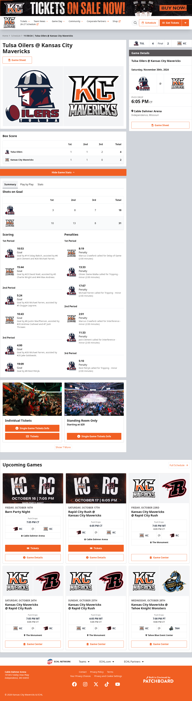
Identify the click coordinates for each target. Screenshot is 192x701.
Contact (83, 671)
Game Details (35, 557)
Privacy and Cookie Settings (108, 676)
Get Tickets (172, 22)
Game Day (57, 21)
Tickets (23, 21)
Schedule (150, 22)
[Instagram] (85, 684)
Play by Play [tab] (26, 184)
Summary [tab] (10, 184)
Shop (115, 21)
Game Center (161, 557)
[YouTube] (117, 684)
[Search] (135, 23)
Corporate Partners (96, 21)
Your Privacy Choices (80, 676)
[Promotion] (96, 8)
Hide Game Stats (62, 172)
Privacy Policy (97, 671)
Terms (110, 671)
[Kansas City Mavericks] (9, 22)
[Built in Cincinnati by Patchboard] (158, 679)
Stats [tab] (40, 184)
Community (74, 21)
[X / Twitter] (96, 684)
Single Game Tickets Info (34, 428)
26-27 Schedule (28, 24)
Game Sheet (19, 60)
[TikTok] (107, 684)
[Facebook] (74, 684)
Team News (39, 21)
